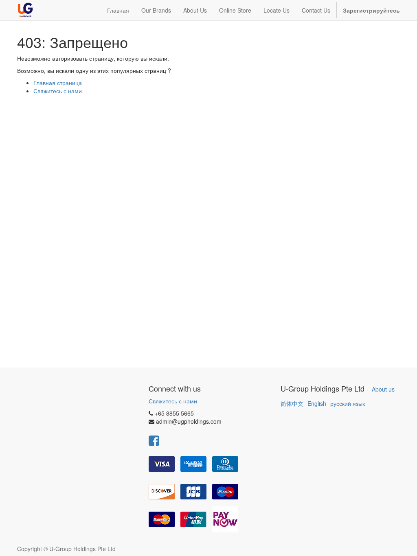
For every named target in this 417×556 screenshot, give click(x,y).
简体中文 (292, 403)
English (316, 403)
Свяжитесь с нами (57, 91)
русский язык (347, 403)
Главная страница (57, 83)
